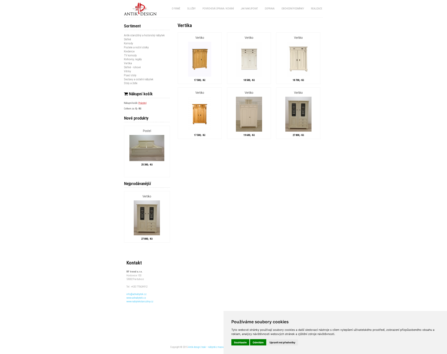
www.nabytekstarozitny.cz (139, 301)
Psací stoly (130, 75)
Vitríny (127, 71)
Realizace (316, 8)
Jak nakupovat (249, 8)
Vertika (128, 63)
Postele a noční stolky (136, 47)
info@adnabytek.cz (136, 294)
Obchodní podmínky (292, 8)
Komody (128, 43)
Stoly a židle (130, 83)
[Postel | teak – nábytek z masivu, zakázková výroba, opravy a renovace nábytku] (146, 148)
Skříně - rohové (132, 67)
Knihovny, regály (133, 59)
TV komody (130, 55)
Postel (147, 131)
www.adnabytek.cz (136, 297)
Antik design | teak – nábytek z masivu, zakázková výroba (215, 347)
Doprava (269, 8)
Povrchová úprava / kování (218, 8)
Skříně (127, 39)
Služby (191, 8)
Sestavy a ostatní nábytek (138, 79)
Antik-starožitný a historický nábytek (144, 35)
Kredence (129, 51)
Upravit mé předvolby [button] (282, 342)
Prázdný (142, 103)
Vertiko (146, 196)
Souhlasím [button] (240, 342)
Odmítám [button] (258, 342)
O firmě (176, 8)
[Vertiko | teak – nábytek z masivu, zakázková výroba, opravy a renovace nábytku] (147, 218)
